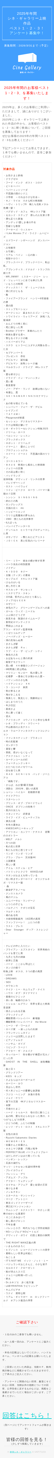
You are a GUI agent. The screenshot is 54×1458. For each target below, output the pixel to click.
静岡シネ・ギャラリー (20, 1452)
